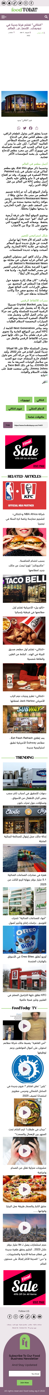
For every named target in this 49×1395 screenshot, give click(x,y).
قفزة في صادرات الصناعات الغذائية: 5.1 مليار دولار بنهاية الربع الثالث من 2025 (26, 879)
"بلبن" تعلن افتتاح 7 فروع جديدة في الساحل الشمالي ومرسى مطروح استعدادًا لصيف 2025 (26, 1090)
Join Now (24, 1383)
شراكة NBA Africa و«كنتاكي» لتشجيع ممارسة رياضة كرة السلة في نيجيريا (25, 518)
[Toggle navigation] (4, 17)
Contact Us (23, 1327)
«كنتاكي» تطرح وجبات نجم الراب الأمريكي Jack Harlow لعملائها (27, 697)
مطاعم (30, 1324)
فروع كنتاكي (15, 408)
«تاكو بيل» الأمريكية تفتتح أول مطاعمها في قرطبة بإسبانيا (29, 609)
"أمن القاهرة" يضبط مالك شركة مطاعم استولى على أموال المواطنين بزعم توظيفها (24, 1047)
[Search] (46, 17)
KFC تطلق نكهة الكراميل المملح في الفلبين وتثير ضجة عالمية (27, 996)
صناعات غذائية (37, 1324)
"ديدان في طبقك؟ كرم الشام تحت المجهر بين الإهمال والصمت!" (27, 1131)
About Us (15, 1327)
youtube (3, 3)
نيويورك (25, 399)
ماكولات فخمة (36, 416)
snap (9, 3)
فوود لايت (15, 1324)
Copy (8, 425)
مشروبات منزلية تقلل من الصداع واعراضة (28, 1169)
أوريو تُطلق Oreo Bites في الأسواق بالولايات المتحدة (27, 958)
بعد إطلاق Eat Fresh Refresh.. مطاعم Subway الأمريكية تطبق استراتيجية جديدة (27, 742)
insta (25, 3)
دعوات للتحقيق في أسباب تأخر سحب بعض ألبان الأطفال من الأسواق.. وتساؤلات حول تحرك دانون (26, 797)
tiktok (14, 3)
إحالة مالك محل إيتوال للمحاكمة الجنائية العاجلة (25, 838)
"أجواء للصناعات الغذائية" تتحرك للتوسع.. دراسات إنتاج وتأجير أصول (27, 920)
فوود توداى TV (32, 1327)
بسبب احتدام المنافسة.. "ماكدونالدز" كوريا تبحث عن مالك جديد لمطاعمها (27, 565)
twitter (20, 3)
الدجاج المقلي (36, 408)
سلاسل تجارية (23, 1324)
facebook (31, 3)
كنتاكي (40, 399)
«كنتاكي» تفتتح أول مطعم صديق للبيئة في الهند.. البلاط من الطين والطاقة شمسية (27, 653)
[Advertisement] (24, 64)
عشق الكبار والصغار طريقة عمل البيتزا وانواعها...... (26, 1208)
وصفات (9, 1324)
